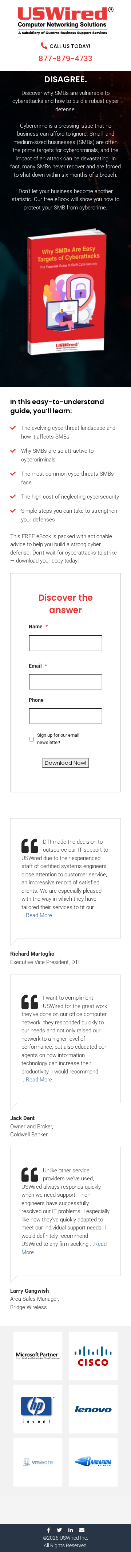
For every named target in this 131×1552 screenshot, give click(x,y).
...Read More (36, 915)
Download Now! (65, 763)
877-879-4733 (65, 58)
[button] (38, 1356)
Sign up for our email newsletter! (58, 738)
